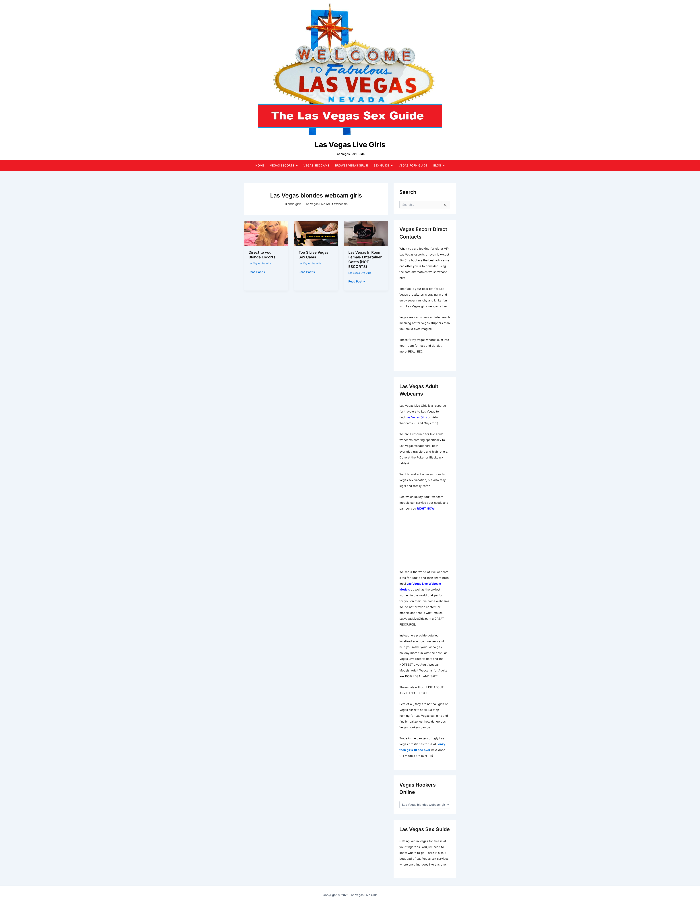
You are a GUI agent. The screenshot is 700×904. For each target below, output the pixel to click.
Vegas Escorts (282, 165)
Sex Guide (381, 165)
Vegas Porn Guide (413, 165)
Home (259, 165)
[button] (296, 165)
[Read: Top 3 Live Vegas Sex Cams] (316, 233)
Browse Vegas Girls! (351, 165)
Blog (437, 165)
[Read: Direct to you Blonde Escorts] (266, 233)
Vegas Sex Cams (316, 165)
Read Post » (257, 272)
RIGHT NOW (425, 508)
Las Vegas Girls (416, 417)
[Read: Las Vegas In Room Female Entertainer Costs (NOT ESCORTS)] (366, 233)
